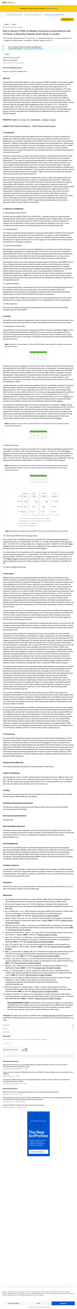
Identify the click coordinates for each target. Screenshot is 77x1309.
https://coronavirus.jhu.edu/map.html (33, 901)
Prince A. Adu (31, 38)
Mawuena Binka (18, 40)
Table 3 (67, 451)
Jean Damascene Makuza (62, 38)
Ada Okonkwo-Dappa (45, 38)
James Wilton (28, 40)
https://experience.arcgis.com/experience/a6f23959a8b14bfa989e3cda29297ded (33, 906)
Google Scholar (38, 916)
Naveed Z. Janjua (45, 40)
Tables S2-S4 (35, 548)
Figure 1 (5, 453)
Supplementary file (56, 225)
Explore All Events (51, 8)
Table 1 (65, 330)
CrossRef (48, 916)
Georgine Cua (8, 40)
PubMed (55, 916)
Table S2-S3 (54, 460)
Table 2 (63, 405)
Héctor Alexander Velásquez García (13, 38)
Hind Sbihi (36, 40)
